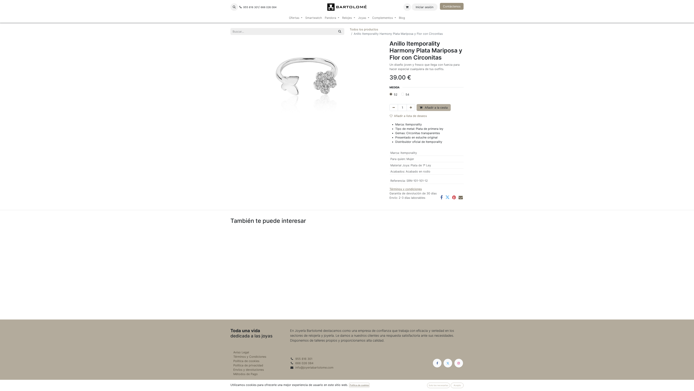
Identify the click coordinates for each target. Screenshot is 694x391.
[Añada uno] (411, 107)
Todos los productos (364, 29)
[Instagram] (458, 363)
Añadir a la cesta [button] (436, 107)
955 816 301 (303, 359)
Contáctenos (451, 6)
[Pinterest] (454, 197)
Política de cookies (246, 361)
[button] (234, 7)
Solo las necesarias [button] (438, 385)
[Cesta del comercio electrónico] (407, 7)
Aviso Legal (241, 352)
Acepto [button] (457, 385)
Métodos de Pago (245, 374)
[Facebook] (441, 197)
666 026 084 (304, 363)
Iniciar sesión (424, 7)
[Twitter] (447, 197)
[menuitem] (296, 17)
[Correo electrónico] (461, 197)
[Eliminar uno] (393, 107)
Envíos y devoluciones (248, 369)
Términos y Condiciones (249, 356)
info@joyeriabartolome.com (314, 367)
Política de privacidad (248, 365)
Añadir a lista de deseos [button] (410, 116)
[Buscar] (339, 31)
